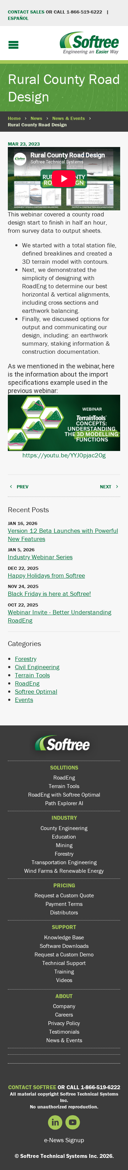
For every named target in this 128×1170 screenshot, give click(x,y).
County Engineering (64, 827)
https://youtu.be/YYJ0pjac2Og (64, 455)
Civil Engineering (37, 667)
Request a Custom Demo (64, 954)
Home (14, 118)
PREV (22, 486)
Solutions (64, 767)
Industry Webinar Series (40, 557)
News (36, 118)
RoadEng (27, 683)
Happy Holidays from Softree (46, 575)
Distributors (64, 912)
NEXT (105, 486)
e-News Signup (64, 1140)
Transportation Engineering (64, 862)
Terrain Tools (32, 675)
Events (24, 700)
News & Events (68, 118)
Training (64, 971)
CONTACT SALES (26, 12)
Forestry (25, 659)
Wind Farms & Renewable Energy (64, 870)
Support (64, 926)
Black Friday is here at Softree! (49, 593)
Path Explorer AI (64, 803)
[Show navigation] (13, 45)
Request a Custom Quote (64, 895)
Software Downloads (64, 945)
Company (64, 1005)
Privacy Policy (64, 1023)
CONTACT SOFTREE (32, 1087)
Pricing (64, 885)
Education (64, 836)
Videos (64, 979)
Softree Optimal (36, 691)
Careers (64, 1014)
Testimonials (64, 1031)
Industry (64, 817)
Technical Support (64, 962)
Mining (64, 845)
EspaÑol (18, 18)
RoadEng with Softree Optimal (64, 794)
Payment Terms (64, 903)
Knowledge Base (64, 937)
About (64, 996)
